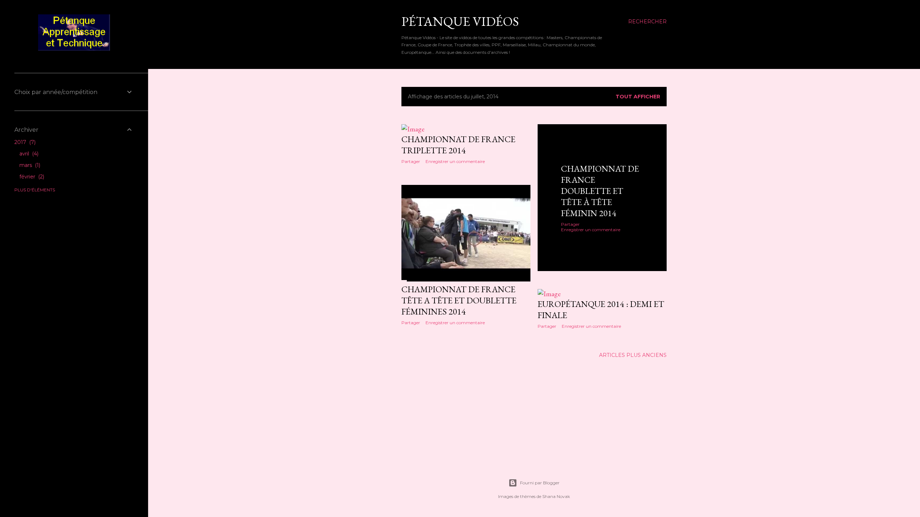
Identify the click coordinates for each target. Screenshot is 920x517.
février (31, 176)
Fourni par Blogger (540, 482)
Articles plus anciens (633, 355)
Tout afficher (638, 96)
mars (29, 165)
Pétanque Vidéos (460, 21)
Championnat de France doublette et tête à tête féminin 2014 (600, 191)
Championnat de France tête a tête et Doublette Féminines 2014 (458, 300)
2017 (24, 142)
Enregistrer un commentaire (455, 161)
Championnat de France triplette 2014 (458, 145)
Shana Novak (556, 496)
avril (28, 153)
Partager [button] (410, 161)
